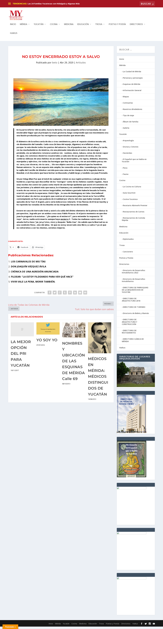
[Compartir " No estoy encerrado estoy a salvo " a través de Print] (85, 292)
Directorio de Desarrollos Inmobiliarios (133, 280)
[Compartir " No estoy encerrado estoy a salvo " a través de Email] (80, 292)
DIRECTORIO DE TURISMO (134, 307)
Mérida (23, 24)
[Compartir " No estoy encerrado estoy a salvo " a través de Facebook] (49, 292)
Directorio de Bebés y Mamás (136, 313)
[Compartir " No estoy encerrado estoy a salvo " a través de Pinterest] (69, 292)
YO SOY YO (46, 340)
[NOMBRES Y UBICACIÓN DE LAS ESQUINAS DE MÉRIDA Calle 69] (73, 330)
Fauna (125, 174)
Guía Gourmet (129, 193)
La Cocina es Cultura (132, 186)
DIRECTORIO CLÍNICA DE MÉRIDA (133, 340)
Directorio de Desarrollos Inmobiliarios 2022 (133, 271)
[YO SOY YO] (48, 328)
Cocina (54, 24)
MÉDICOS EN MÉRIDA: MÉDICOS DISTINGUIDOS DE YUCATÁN (98, 376)
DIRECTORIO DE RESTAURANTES (129, 331)
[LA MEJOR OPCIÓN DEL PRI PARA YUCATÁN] (22, 329)
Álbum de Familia (130, 121)
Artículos (81, 62)
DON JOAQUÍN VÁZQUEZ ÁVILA (28, 266)
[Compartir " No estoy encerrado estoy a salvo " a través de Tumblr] (64, 292)
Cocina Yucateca (130, 199)
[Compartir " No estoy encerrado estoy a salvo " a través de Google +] (59, 292)
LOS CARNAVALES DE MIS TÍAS (28, 261)
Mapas (126, 96)
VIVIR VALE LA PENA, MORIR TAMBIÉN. (33, 281)
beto (54, 62)
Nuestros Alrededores (132, 109)
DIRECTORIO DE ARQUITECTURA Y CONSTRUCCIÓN (129, 321)
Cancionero (128, 251)
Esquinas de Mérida (131, 84)
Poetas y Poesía (117, 24)
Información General (132, 90)
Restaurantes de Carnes (133, 211)
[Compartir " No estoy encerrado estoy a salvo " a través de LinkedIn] (75, 292)
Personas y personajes (133, 78)
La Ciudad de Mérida (132, 71)
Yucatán (38, 24)
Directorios (136, 24)
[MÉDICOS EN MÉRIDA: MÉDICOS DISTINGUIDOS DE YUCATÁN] (99, 337)
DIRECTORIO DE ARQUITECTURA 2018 (131, 299)
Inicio (13, 24)
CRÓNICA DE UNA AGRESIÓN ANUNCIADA (34, 271)
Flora (125, 168)
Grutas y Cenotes (130, 147)
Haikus (13, 33)
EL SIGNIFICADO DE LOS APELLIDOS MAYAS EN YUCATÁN (54, 3)
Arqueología (128, 140)
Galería (126, 128)
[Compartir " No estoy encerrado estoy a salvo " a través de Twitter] (54, 292)
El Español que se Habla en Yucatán (134, 160)
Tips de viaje (128, 115)
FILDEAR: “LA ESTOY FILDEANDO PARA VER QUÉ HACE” (42, 276)
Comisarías (128, 103)
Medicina (68, 24)
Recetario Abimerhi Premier (135, 205)
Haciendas (127, 153)
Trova (98, 24)
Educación (83, 24)
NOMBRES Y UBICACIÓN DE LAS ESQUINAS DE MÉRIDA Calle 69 (73, 361)
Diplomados (128, 239)
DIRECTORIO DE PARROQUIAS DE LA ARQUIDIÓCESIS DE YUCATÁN (135, 289)
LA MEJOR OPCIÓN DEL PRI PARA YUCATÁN (21, 354)
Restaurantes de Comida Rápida (133, 219)
